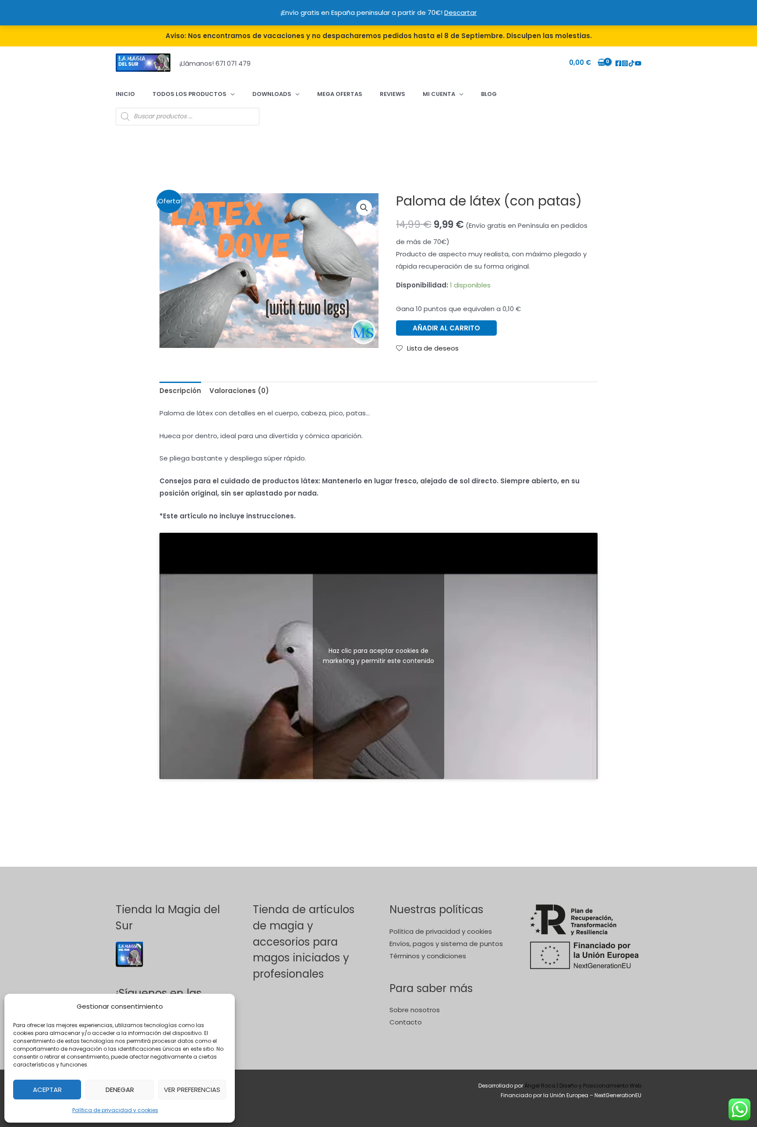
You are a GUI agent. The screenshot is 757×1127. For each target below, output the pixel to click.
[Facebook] (618, 63)
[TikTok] (631, 63)
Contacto (405, 1022)
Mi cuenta (439, 94)
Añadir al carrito (446, 328)
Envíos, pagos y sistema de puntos (446, 943)
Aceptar (47, 1089)
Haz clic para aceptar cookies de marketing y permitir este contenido (378, 655)
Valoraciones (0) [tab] (239, 390)
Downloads (271, 94)
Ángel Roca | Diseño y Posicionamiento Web (582, 1085)
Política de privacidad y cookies (115, 1110)
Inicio (125, 94)
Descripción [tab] (180, 390)
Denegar (120, 1089)
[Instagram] (625, 63)
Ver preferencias (192, 1089)
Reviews (392, 94)
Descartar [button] (460, 12)
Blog (489, 94)
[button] (364, 208)
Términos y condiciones (427, 955)
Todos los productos (189, 94)
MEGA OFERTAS (339, 94)
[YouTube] (638, 63)
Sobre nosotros (414, 1009)
